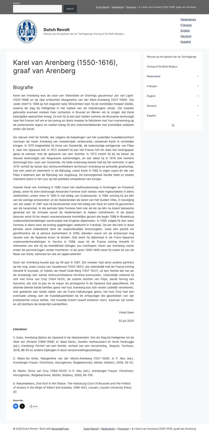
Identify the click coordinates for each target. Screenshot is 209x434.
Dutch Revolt (57, 29)
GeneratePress (60, 428)
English (185, 30)
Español (186, 41)
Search (16, 3)
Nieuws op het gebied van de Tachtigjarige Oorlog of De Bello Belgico (171, 61)
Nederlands (188, 19)
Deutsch (186, 36)
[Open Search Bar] (173, 125)
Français (186, 25)
